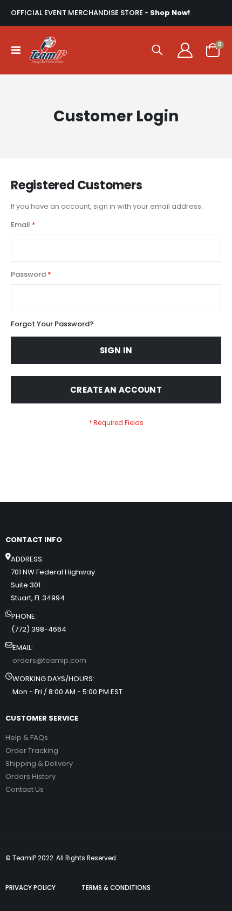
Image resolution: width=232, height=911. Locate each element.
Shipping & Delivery (39, 763)
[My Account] (185, 50)
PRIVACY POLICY (30, 887)
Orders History (30, 776)
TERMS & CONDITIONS (116, 887)
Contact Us (24, 789)
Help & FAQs (26, 737)
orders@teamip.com (49, 660)
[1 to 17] (48, 50)
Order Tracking (31, 750)
